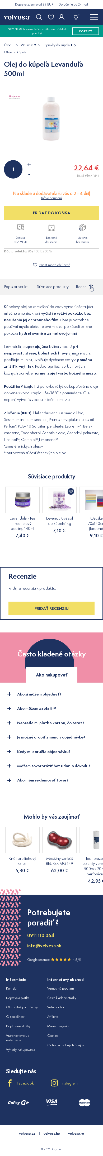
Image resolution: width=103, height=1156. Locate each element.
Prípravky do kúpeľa (56, 45)
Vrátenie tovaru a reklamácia (18, 1037)
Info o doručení (51, 198)
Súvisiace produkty (53, 286)
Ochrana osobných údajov (65, 1045)
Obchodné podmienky (22, 1007)
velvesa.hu (52, 1133)
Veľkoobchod (56, 1007)
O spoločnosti (15, 1016)
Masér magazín (58, 1026)
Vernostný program (60, 988)
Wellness (27, 45)
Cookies (52, 1035)
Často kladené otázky (61, 998)
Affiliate (52, 1016)
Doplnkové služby (18, 1026)
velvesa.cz (27, 1133)
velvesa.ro (76, 1133)
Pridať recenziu (52, 608)
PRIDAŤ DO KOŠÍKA (51, 212)
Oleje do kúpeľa (15, 52)
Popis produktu (17, 286)
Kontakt (11, 988)
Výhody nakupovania (20, 1049)
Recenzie (83, 286)
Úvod (7, 45)
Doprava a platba (18, 998)
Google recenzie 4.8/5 (54, 959)
